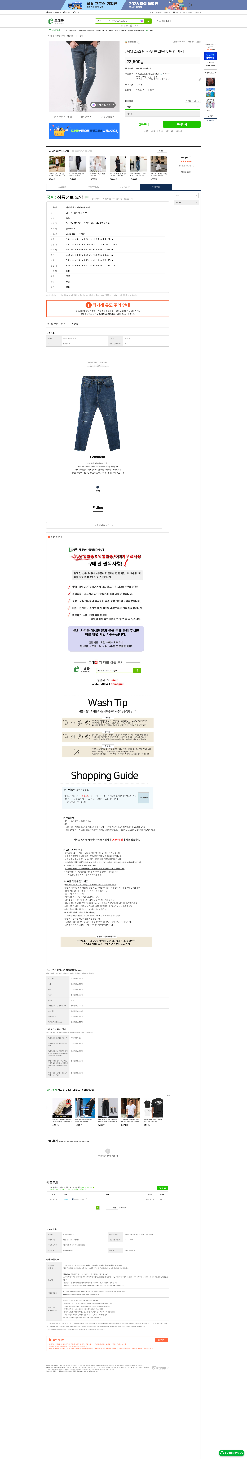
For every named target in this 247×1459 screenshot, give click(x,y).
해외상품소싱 (71, 30)
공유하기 (211, 120)
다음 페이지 (213, 111)
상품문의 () (125, 187)
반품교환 (156, 187)
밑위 (52, 260)
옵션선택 (129, 101)
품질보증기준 (52, 1016)
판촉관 (130, 30)
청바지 (82, 36)
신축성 (53, 271)
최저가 (98, 30)
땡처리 (117, 30)
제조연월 (51, 1011)
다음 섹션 (216, 72)
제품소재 (51, 978)
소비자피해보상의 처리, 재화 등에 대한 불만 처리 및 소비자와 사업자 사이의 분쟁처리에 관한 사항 (58, 1064)
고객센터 (197, 12)
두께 (52, 287)
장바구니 (178, 12)
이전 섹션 (205, 72)
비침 (52, 276)
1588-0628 (210, 65)
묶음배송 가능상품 (82, 150)
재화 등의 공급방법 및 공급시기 (57, 1038)
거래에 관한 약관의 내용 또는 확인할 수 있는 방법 (58, 1074)
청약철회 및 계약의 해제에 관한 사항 (57, 1044)
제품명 (53, 207)
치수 (49, 989)
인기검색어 (124, 25)
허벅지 (53, 250)
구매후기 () (93, 187)
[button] (167, 1107)
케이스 (136, 25)
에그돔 (77, 12)
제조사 (50, 344)
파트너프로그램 (63, 117)
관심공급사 (187, 172)
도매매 (50, 12)
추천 (149, 30)
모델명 (111, 338)
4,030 (197, 42)
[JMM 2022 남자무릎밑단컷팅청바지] (84, 76)
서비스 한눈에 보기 (163, 21)
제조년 (53, 234)
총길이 (53, 265)
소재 (52, 213)
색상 (128, 107)
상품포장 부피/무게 (115, 344)
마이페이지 (167, 12)
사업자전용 (81, 30)
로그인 (152, 12)
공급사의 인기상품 (59, 150)
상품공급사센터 (187, 12)
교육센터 (67, 12)
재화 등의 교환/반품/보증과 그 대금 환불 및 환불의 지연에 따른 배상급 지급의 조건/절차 (58, 1053)
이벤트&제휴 (139, 30)
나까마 (58, 12)
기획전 (123, 30)
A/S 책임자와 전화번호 (55, 1022)
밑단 (52, 255)
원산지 (50, 338)
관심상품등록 (109, 117)
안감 (52, 281)
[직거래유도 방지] (107, 308)
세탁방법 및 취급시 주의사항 (57, 1006)
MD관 (111, 30)
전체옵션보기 (191, 101)
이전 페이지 (211, 111)
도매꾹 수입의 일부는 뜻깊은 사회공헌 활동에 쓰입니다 (163, 131)
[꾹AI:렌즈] (141, 21)
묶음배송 (90, 30)
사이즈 (129, 114)
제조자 (50, 995)
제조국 (53, 228)
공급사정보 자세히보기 (190, 158)
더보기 (162, 151)
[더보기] (212, 72)
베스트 (104, 30)
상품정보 (62, 187)
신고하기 (161, 1340)
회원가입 (159, 12)
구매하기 (182, 124)
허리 (52, 239)
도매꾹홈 (49, 36)
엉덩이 (53, 244)
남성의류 (70, 36)
